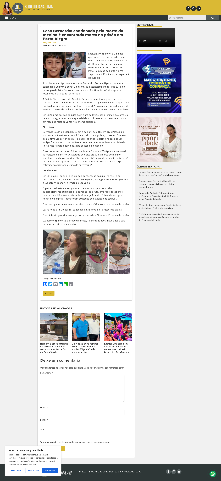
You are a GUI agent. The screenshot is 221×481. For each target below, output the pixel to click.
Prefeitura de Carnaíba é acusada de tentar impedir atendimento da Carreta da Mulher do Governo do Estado (159, 217)
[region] (33, 461)
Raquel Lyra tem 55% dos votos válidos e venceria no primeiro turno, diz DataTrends (116, 348)
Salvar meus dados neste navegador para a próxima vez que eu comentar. (75, 442)
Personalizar (16, 470)
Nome (44, 407)
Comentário (46, 372)
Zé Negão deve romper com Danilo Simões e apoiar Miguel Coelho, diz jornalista (85, 348)
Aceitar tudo (50, 470)
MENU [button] (12, 17)
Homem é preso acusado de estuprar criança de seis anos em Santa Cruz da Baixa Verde (54, 348)
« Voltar (48, 293)
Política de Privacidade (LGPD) (125, 471)
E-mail (44, 419)
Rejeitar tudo (33, 470)
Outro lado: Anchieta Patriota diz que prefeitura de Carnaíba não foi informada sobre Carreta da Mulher (158, 196)
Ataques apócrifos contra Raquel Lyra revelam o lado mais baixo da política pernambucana (157, 184)
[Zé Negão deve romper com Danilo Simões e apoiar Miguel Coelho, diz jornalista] (86, 327)
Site (42, 429)
